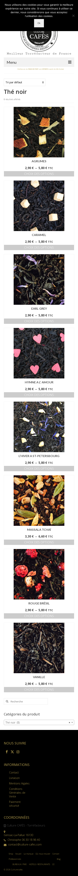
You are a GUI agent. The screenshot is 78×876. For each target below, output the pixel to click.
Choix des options (39, 174)
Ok (39, 23)
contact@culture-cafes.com (24, 844)
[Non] (73, 16)
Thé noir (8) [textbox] (37, 722)
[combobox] (39, 722)
